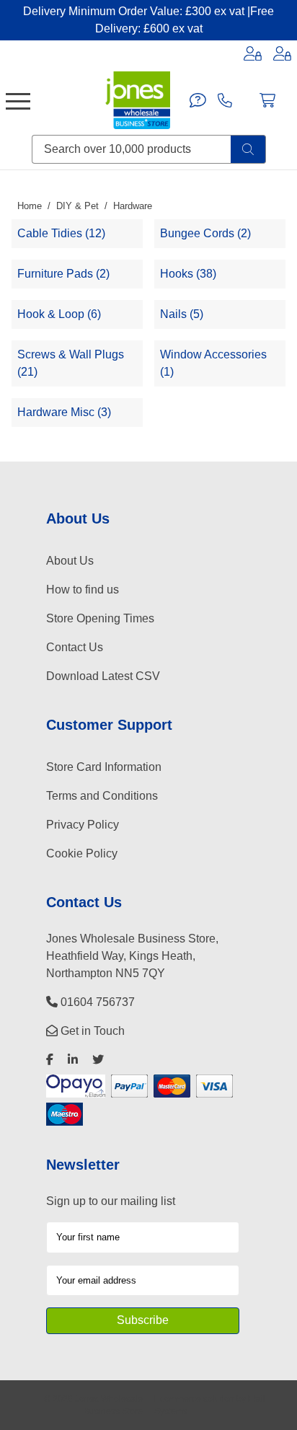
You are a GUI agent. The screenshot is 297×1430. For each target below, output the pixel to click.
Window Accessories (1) (213, 363)
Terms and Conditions (102, 796)
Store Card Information (103, 767)
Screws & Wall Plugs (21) (70, 363)
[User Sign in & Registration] (282, 53)
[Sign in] (253, 53)
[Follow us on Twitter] (98, 1060)
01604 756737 (96, 1002)
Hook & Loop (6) (59, 314)
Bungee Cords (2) (205, 233)
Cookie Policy (82, 853)
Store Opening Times (100, 618)
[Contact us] (198, 100)
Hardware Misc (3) (64, 412)
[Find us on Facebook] (49, 1060)
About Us (70, 561)
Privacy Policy (82, 824)
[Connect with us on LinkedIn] (73, 1060)
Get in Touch (91, 1031)
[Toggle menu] (18, 100)
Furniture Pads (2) (63, 274)
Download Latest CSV (103, 676)
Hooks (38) (188, 274)
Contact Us (74, 647)
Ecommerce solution (194, 1398)
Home (29, 205)
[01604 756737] (225, 100)
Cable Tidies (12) (61, 233)
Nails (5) (181, 314)
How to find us (82, 589)
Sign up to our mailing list (110, 1201)
